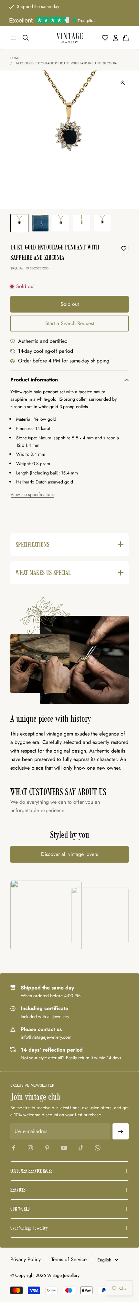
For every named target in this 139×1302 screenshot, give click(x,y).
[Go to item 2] (40, 223)
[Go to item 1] (19, 223)
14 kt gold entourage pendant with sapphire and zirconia (66, 63)
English (104, 1260)
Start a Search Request (69, 323)
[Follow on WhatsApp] (97, 1148)
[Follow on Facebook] (13, 1148)
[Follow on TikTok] (81, 1148)
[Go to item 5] (102, 223)
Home (15, 58)
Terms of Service (69, 1259)
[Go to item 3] (61, 223)
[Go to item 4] (81, 223)
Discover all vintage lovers (69, 854)
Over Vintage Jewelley (29, 1227)
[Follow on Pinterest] (47, 1148)
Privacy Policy (25, 1259)
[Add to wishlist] (123, 248)
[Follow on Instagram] (30, 1148)
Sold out (69, 304)
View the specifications (32, 494)
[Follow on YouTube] (64, 1148)
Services (18, 1189)
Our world (20, 1208)
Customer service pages (31, 1170)
